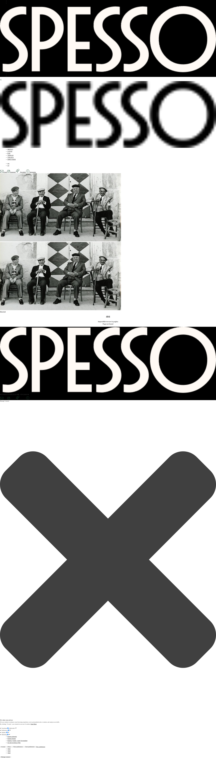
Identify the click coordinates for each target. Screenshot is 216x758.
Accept (3, 747)
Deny (9, 747)
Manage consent (5, 757)
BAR (8, 3)
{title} (9, 749)
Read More (34, 724)
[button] (108, 560)
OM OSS (9, 76)
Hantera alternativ (12, 736)
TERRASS (10, 74)
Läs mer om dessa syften (14, 742)
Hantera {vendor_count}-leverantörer (17, 740)
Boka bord (3, 311)
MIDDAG (10, 149)
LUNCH (9, 151)
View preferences (18, 747)
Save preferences (29, 747)
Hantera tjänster (11, 738)
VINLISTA (10, 157)
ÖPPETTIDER (11, 159)
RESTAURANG (12, 1)
